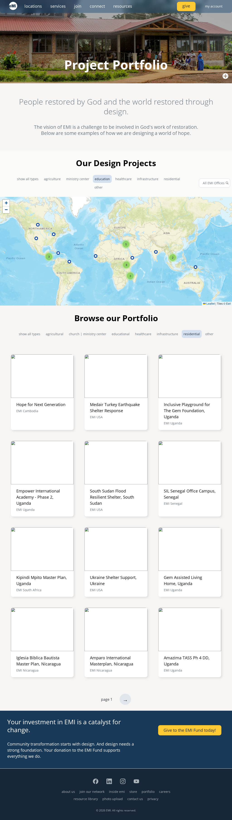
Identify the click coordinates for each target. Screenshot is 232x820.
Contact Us (135, 799)
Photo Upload (112, 799)
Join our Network (92, 791)
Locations (33, 6)
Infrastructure (147, 179)
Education (102, 179)
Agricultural (54, 334)
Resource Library (86, 799)
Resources (122, 6)
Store (133, 791)
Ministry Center (77, 179)
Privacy (152, 799)
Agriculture (52, 179)
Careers (164, 791)
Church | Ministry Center (87, 334)
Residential (172, 179)
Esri (228, 303)
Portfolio (148, 791)
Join (77, 6)
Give (186, 6)
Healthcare (123, 179)
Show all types (28, 179)
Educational (121, 334)
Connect (97, 6)
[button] (172, 257)
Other (98, 187)
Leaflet (210, 303)
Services (58, 6)
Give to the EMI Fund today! (190, 730)
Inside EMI (117, 791)
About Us (68, 791)
